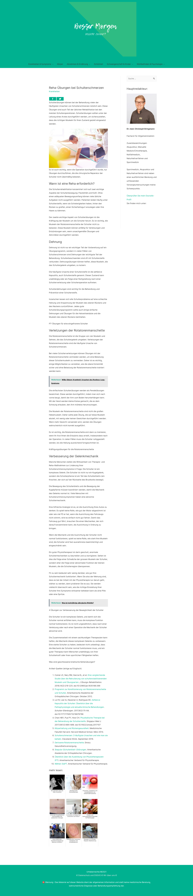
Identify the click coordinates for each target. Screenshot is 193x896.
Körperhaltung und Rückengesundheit (72, 728)
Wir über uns (109, 875)
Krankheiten (54, 91)
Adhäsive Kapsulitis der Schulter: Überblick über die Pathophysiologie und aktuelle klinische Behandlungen (79, 703)
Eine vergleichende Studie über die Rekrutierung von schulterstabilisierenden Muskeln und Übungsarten (81, 678)
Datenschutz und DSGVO (89, 875)
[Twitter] (60, 99)
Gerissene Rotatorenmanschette (69, 742)
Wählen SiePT (61, 764)
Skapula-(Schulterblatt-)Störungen (70, 749)
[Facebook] (52, 99)
